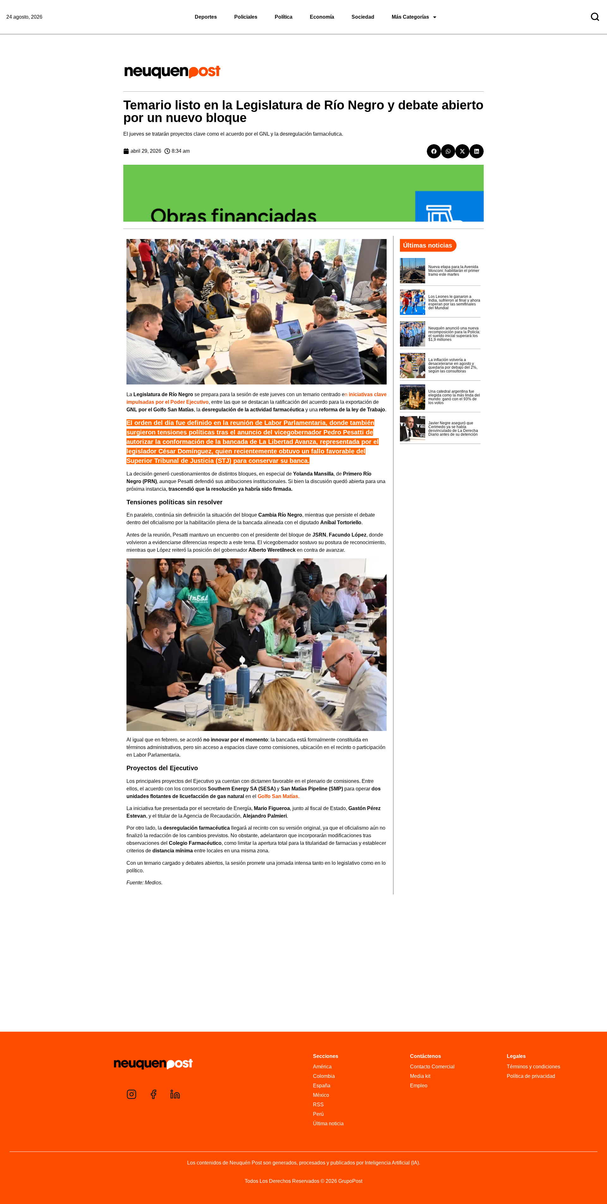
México (321, 1095)
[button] (434, 151)
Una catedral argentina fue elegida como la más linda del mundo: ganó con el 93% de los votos (454, 397)
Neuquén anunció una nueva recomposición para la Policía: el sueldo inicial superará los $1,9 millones (454, 334)
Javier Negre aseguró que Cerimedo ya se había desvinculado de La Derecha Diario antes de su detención (453, 429)
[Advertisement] (303, 983)
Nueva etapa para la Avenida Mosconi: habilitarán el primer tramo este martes (453, 271)
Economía (322, 17)
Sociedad (363, 17)
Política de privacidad (531, 1076)
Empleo (418, 1085)
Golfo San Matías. (278, 796)
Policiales (245, 17)
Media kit (420, 1076)
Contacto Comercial (432, 1066)
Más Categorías (410, 17)
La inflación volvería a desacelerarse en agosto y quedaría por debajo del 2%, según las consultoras (452, 365)
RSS (318, 1104)
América (322, 1066)
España (321, 1085)
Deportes (206, 17)
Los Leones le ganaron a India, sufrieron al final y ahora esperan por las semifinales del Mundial (454, 302)
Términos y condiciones (533, 1066)
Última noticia (328, 1123)
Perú (318, 1114)
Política (283, 17)
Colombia (324, 1076)
